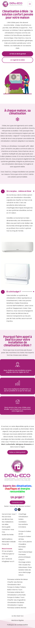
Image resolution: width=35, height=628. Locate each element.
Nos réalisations (7, 522)
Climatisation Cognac (15, 605)
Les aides (5, 524)
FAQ (3, 532)
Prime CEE (5, 544)
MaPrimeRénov (7, 539)
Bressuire (28, 444)
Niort (3, 444)
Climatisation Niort (14, 584)
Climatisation (23, 517)
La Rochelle (10, 444)
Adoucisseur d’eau (25, 567)
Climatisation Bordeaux (15, 602)
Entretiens (22, 527)
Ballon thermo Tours (14, 590)
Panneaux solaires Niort (15, 592)
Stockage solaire (24, 562)
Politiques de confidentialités (17, 625)
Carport (21, 559)
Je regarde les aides (17, 60)
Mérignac (20, 444)
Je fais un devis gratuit (17, 54)
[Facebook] (15, 509)
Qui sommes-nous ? (9, 514)
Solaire (20, 519)
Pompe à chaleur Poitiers (16, 587)
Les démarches (7, 519)
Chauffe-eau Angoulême (16, 600)
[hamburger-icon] (30, 4)
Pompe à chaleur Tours (15, 597)
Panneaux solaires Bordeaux (17, 579)
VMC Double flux (24, 565)
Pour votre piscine (25, 542)
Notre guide (6, 527)
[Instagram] (19, 509)
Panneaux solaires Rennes (16, 608)
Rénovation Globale (8, 542)
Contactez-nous (8, 529)
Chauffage (22, 514)
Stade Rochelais (8, 534)
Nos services (6, 517)
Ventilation (22, 522)
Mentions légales (17, 620)
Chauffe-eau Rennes (14, 582)
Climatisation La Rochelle (16, 595)
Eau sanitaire (23, 524)
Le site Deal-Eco (17, 616)
